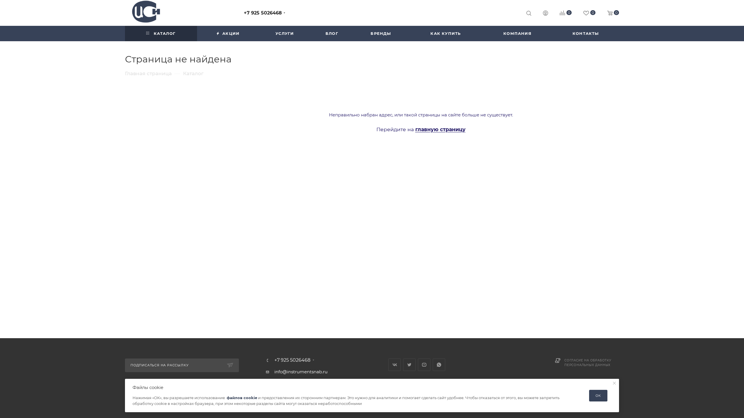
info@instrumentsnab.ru (301, 371)
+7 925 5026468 (263, 13)
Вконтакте (394, 364)
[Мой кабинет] (545, 13)
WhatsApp (439, 364)
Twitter (409, 364)
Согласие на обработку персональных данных (587, 362)
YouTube (424, 364)
